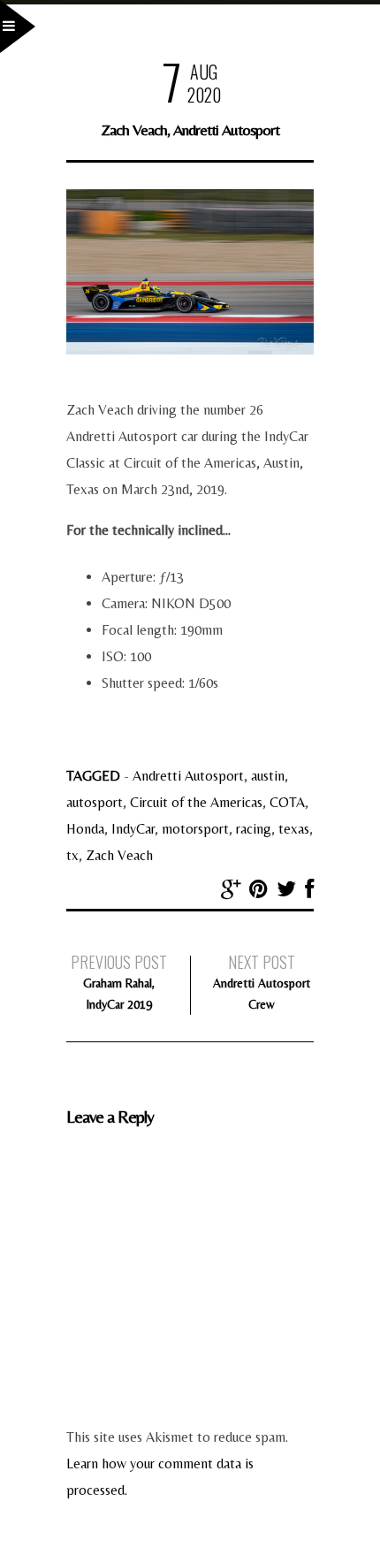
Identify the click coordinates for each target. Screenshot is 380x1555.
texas (293, 828)
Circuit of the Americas (196, 802)
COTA (287, 802)
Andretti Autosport (188, 775)
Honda (85, 828)
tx (72, 855)
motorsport (195, 828)
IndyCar (133, 828)
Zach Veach (119, 855)
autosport (94, 802)
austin (268, 775)
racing (253, 828)
